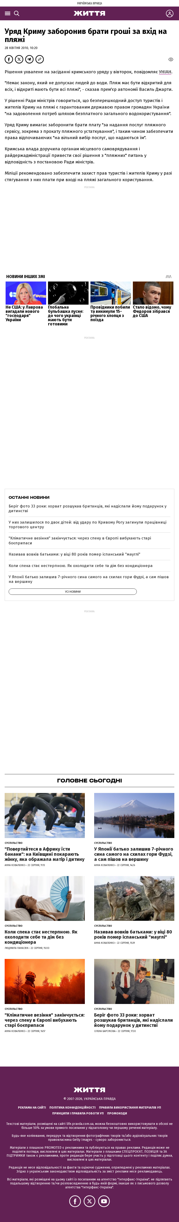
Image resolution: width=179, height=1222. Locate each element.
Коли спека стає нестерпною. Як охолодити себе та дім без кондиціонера (81, 565)
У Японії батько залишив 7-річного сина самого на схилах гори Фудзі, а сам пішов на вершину (89, 579)
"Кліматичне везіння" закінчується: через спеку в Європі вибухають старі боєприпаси (80, 540)
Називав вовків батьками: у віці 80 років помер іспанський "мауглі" (74, 554)
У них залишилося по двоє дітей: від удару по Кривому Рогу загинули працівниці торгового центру (87, 524)
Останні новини (29, 497)
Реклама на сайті (32, 1107)
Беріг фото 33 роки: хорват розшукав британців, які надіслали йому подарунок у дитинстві (87, 508)
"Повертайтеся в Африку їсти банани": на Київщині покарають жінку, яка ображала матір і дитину (44, 854)
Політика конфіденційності (72, 1107)
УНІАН (165, 71)
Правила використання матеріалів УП (130, 1107)
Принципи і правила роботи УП (78, 1113)
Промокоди (117, 1113)
